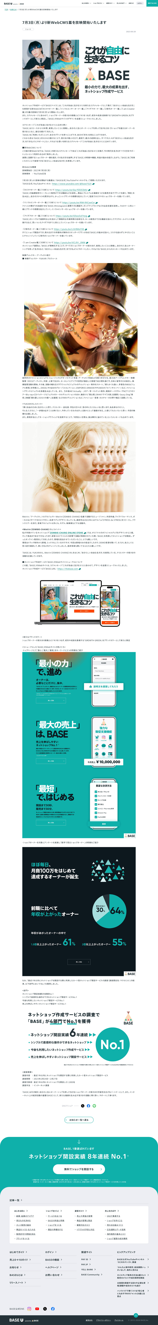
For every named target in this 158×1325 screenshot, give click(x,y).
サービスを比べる (55, 1216)
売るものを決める (23, 1220)
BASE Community (90, 1274)
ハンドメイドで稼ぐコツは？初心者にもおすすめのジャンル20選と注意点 (131, 1293)
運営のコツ (109, 3)
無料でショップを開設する (79, 1169)
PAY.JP (84, 1264)
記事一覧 (14, 1200)
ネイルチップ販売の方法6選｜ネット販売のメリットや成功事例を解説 (131, 1276)
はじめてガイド (17, 1252)
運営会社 (89, 1320)
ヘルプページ (52, 1267)
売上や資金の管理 (84, 1216)
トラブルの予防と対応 (85, 1229)
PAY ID (84, 1259)
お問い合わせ (52, 1275)
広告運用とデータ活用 (116, 1229)
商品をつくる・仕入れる (25, 1229)
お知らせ (131, 3)
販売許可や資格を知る (26, 1234)
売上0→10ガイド (19, 1259)
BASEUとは (16, 1275)
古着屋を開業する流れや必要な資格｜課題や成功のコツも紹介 (131, 1284)
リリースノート (16, 1282)
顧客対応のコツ (83, 1225)
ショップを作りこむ (114, 1220)
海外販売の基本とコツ (116, 1234)
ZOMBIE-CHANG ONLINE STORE (66, 532)
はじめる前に (85, 3)
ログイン (140, 3)
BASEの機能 (52, 1259)
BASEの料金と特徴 (56, 1220)
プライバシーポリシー (103, 1320)
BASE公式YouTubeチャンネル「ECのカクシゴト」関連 (130, 1261)
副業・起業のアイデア (25, 1216)
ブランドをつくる (22, 1238)
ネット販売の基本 (23, 1225)
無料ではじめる (152, 3)
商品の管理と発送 (84, 1220)
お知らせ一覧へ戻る (79, 1120)
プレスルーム (118, 1320)
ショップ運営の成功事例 (117, 1238)
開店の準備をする (55, 1229)
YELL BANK (87, 1269)
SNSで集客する (113, 1216)
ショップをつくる (55, 1225)
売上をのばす (120, 3)
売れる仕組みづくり (115, 1225)
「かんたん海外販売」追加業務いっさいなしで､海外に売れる (131, 1268)
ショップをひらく (97, 3)
